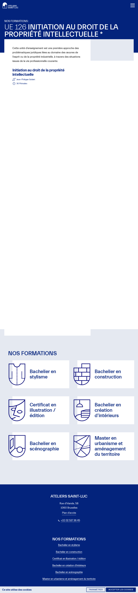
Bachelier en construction (69, 551)
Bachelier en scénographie (69, 572)
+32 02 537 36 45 (70, 520)
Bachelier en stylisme (69, 545)
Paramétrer (96, 589)
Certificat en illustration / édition (69, 558)
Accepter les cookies (120, 589)
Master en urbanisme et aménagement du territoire (68, 578)
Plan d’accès (69, 512)
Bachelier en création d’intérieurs (69, 565)
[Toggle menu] (132, 5)
